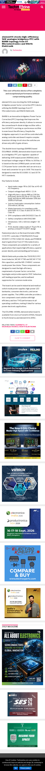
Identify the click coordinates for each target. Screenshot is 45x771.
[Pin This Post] (27, 331)
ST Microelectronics (14, 325)
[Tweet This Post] (17, 331)
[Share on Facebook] (12, 331)
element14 (20, 325)
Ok (16, 768)
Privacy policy (25, 768)
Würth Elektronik (27, 327)
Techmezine (17, 50)
